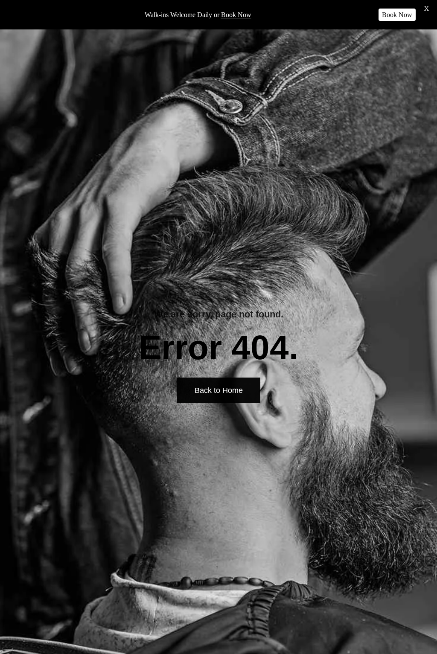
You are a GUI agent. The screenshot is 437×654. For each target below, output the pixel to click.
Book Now (236, 14)
